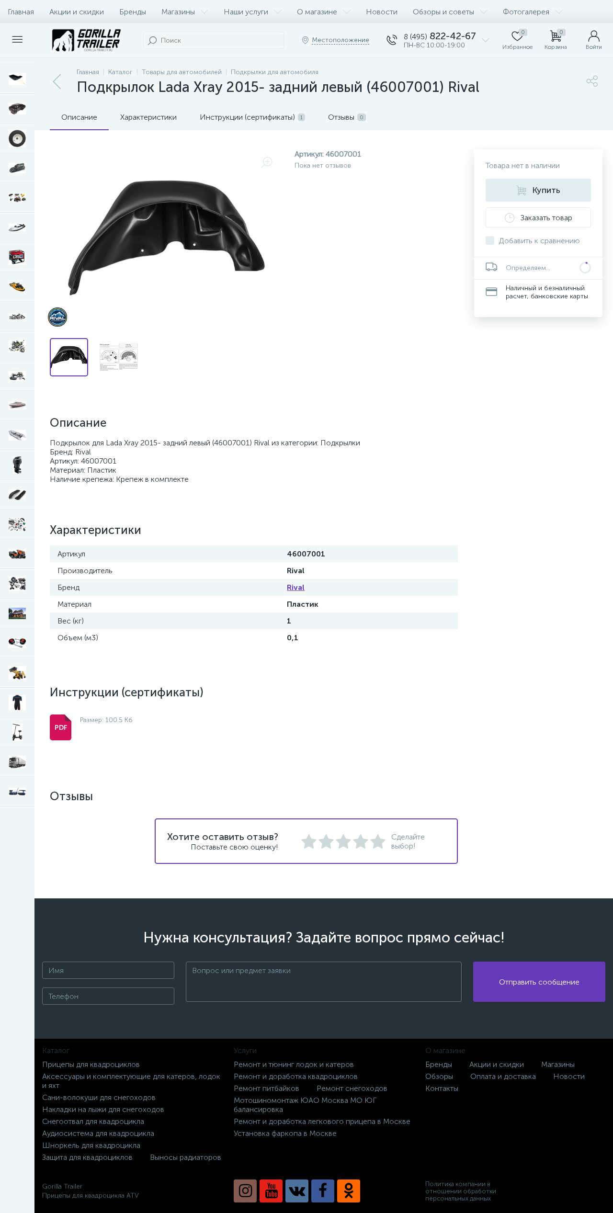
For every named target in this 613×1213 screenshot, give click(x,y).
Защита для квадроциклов (87, 1157)
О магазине (317, 11)
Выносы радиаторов (185, 1157)
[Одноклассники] (348, 1190)
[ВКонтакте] (296, 1190)
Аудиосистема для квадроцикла (98, 1133)
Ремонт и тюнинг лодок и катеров (294, 1064)
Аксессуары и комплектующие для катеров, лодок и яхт (131, 1081)
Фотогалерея (526, 11)
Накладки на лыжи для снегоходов (103, 1109)
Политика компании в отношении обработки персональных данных (460, 1191)
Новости (381, 11)
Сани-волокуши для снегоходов (99, 1097)
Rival (296, 587)
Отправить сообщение (539, 981)
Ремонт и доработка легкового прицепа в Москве (322, 1121)
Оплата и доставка (503, 1076)
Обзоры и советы (443, 11)
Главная (21, 11)
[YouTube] (271, 1190)
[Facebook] (322, 1190)
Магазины (178, 11)
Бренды (132, 11)
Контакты (441, 1088)
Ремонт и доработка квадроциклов (296, 1076)
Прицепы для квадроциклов (91, 1064)
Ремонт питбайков (266, 1088)
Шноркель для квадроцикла (91, 1145)
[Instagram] (245, 1190)
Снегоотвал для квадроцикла (93, 1121)
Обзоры (439, 1076)
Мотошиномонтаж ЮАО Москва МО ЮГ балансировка (305, 1105)
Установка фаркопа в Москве (285, 1133)
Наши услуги (246, 11)
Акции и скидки (76, 11)
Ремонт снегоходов (352, 1088)
